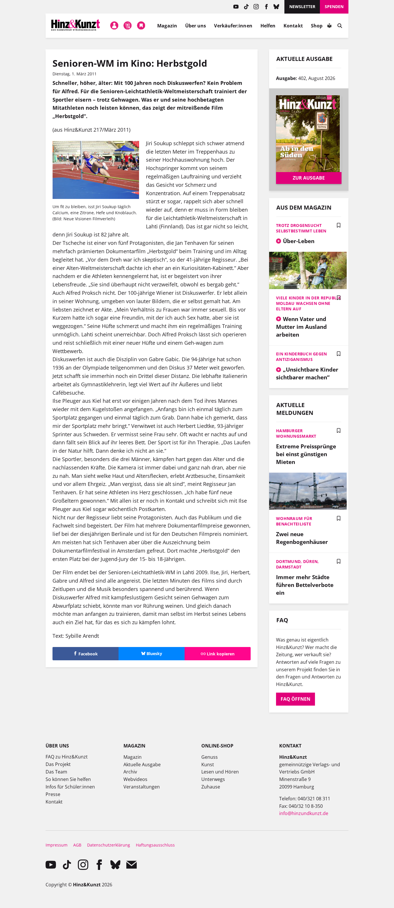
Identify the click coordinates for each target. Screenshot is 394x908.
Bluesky (276, 7)
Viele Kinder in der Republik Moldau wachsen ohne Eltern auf (308, 303)
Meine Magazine (128, 25)
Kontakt (293, 26)
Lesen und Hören (220, 772)
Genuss (209, 757)
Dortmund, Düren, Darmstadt (297, 564)
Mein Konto (114, 25)
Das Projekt (58, 764)
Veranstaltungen (141, 787)
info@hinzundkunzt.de (303, 813)
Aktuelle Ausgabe (142, 764)
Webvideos (135, 779)
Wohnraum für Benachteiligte (294, 521)
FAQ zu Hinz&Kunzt (67, 757)
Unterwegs (213, 779)
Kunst (207, 764)
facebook (266, 7)
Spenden (334, 6)
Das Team (56, 772)
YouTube (236, 7)
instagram (256, 7)
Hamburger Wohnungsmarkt (296, 433)
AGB (77, 845)
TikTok (246, 7)
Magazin (167, 26)
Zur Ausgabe (309, 178)
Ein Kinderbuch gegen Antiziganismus (301, 356)
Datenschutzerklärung (108, 845)
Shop (316, 26)
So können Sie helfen (68, 779)
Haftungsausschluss (155, 845)
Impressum (56, 845)
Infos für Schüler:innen (70, 787)
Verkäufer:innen (233, 26)
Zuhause (210, 787)
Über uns (195, 26)
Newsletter (302, 6)
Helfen (267, 26)
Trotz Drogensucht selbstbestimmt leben (301, 228)
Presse (53, 794)
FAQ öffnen (295, 699)
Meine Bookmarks (141, 25)
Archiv (130, 772)
